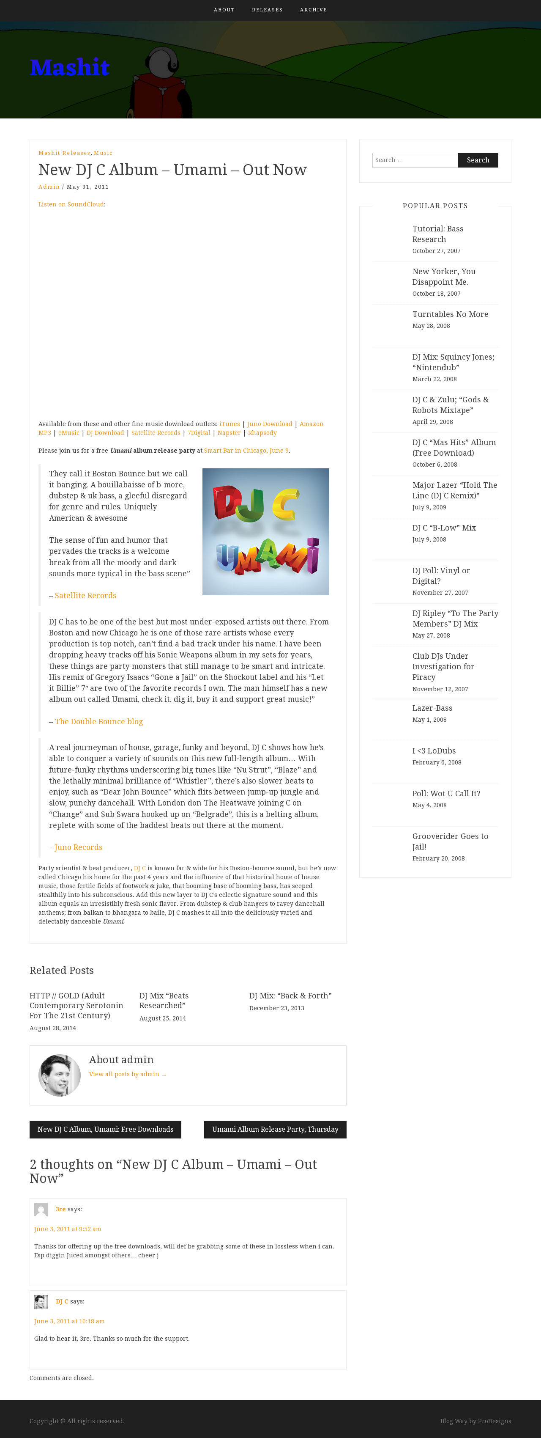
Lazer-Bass (433, 708)
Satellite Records (155, 432)
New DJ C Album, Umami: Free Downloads (105, 1129)
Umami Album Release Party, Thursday (275, 1129)
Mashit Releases (64, 153)
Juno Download (269, 424)
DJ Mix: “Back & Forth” (290, 995)
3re (61, 1209)
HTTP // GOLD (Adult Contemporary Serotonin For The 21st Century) (76, 1005)
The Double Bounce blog (99, 722)
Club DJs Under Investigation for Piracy (444, 667)
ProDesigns (494, 1421)
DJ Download (105, 432)
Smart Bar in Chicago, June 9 (246, 450)
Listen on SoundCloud (71, 204)
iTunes (229, 424)
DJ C (140, 868)
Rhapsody (262, 432)
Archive (313, 10)
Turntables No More (451, 314)
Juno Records (78, 847)
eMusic (68, 432)
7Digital (199, 432)
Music (103, 153)
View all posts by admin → (128, 1074)
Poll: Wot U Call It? (447, 793)
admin (49, 187)
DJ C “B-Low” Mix (444, 527)
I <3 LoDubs (434, 750)
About (224, 10)
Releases (267, 10)
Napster (229, 432)
